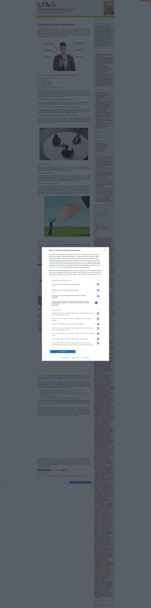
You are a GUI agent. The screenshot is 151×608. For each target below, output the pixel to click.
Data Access (75, 357)
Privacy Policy (85, 357)
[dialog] (75, 304)
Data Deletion (65, 357)
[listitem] (75, 280)
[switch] (97, 284)
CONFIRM (63, 351)
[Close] (105, 250)
